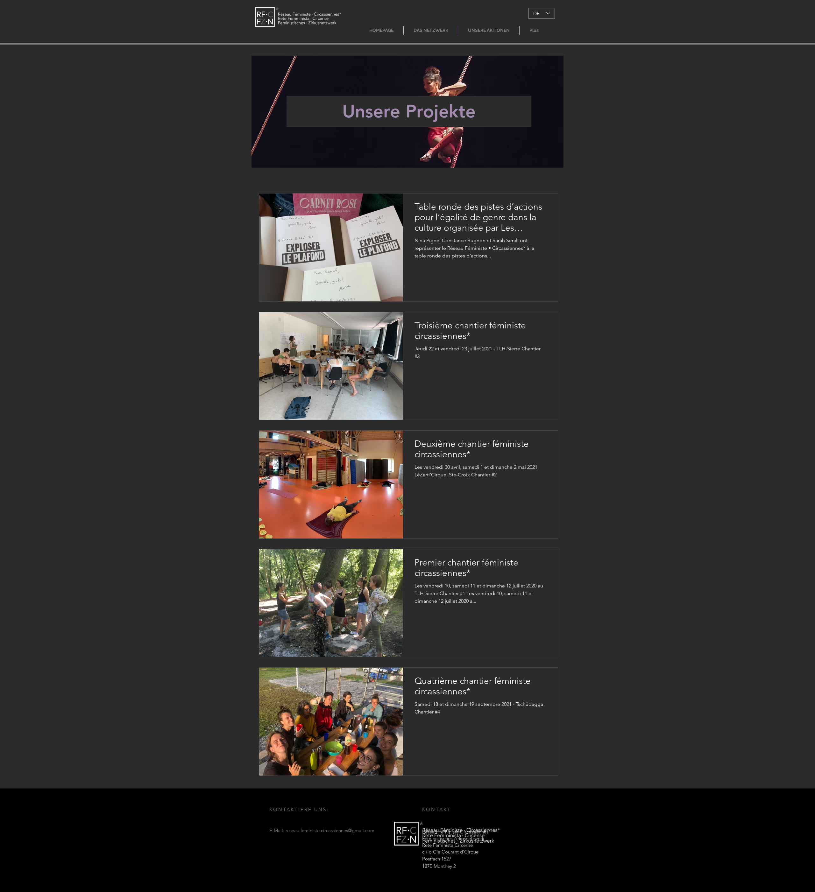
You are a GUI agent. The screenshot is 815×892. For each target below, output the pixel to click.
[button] (431, 30)
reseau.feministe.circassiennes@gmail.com (330, 830)
